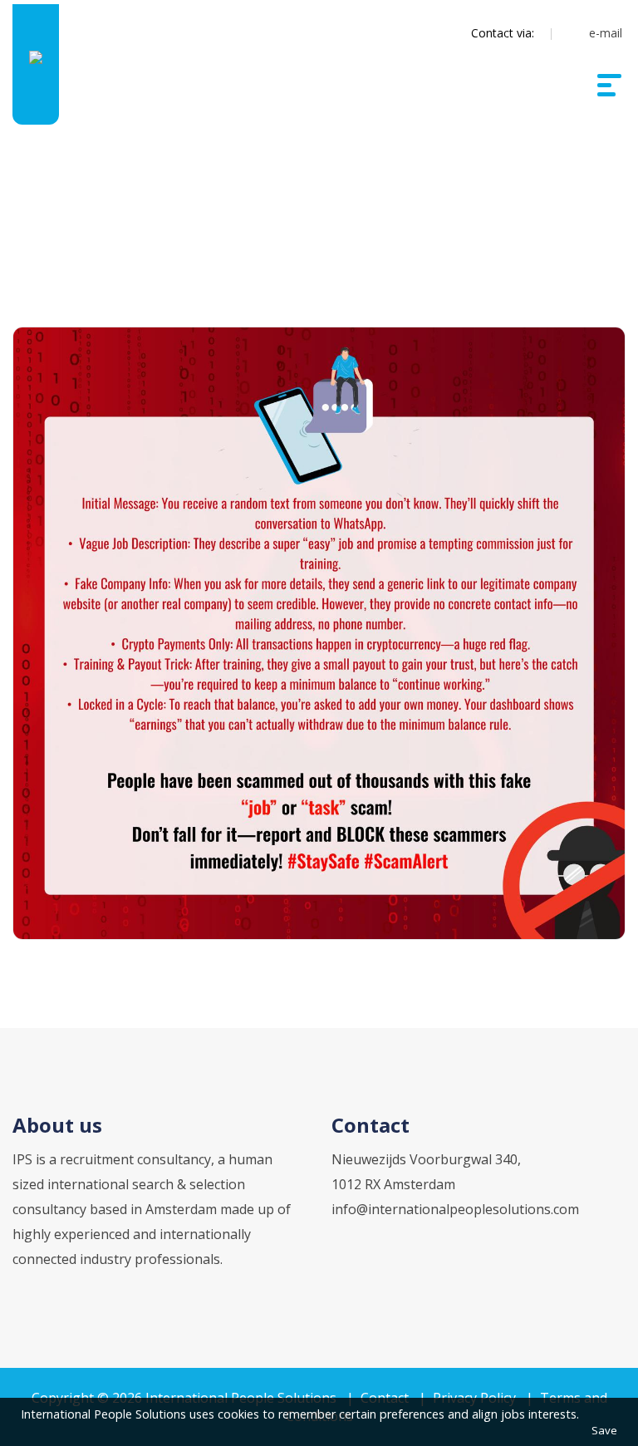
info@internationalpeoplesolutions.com (455, 1209)
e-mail (605, 33)
